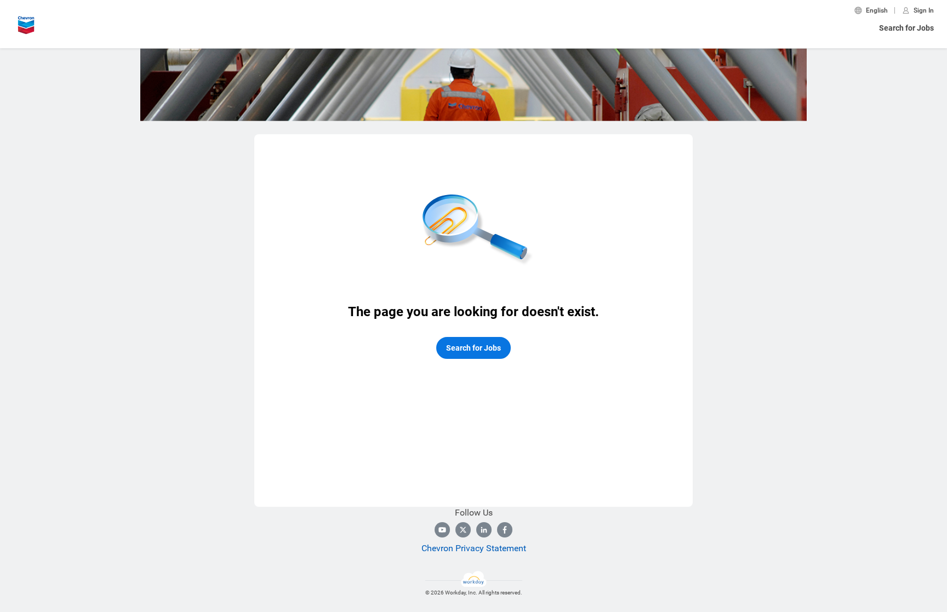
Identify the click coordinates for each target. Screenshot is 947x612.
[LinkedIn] (484, 529)
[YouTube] (442, 529)
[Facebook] (504, 529)
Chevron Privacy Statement (473, 548)
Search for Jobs (906, 28)
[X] (463, 529)
